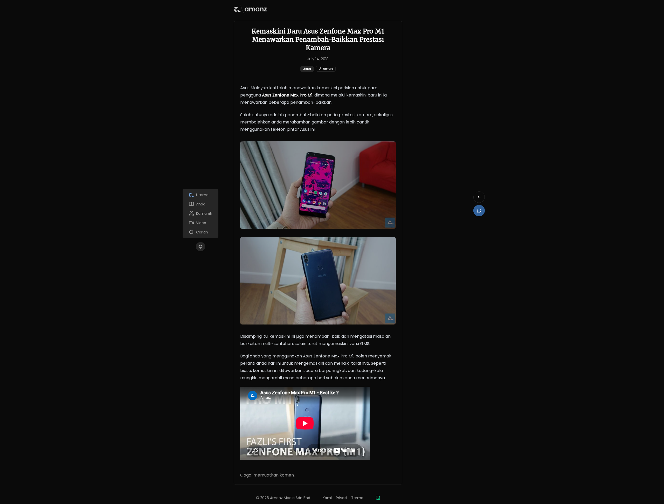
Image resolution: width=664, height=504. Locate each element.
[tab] (200, 194)
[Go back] (479, 197)
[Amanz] (378, 498)
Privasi (341, 497)
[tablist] (200, 213)
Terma (357, 497)
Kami (327, 497)
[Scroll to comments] (479, 210)
